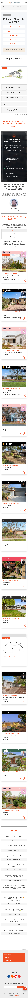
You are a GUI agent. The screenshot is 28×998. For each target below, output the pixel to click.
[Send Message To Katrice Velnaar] (24, 510)
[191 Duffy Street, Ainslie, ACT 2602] (14, 455)
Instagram (19, 976)
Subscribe (20, 987)
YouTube (15, 976)
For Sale (14, 230)
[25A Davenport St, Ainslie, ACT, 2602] (14, 685)
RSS (12, 976)
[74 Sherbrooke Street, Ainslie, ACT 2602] (14, 378)
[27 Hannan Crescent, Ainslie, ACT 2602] (14, 493)
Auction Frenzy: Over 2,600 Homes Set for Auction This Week (14, 920)
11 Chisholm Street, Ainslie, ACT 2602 (11, 311)
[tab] (14, 87)
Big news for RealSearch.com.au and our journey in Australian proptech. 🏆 (14, 835)
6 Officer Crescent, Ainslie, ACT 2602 (11, 350)
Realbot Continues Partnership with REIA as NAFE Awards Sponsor (14, 846)
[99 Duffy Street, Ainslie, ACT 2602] (14, 416)
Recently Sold (14, 237)
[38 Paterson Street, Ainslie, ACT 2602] (14, 761)
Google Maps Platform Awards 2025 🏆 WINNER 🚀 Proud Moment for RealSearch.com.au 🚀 (14, 899)
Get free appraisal (15, 31)
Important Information (22, 114)
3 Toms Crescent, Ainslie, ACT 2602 (11, 810)
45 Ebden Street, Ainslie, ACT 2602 (10, 580)
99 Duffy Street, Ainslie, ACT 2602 (10, 426)
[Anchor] (17, 126)
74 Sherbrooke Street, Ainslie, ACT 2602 (12, 388)
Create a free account (18, 178)
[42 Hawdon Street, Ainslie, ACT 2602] (14, 531)
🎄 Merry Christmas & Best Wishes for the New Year (14, 865)
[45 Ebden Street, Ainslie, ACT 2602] (14, 570)
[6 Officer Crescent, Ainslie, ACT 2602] (14, 340)
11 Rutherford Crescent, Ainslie (10, 656)
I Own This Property (15, 26)
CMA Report (15, 39)
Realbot (17, 995)
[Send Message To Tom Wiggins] (24, 702)
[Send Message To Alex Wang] (24, 625)
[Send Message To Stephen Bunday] (24, 318)
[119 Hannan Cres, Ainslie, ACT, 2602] (14, 723)
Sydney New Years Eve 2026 (14, 856)
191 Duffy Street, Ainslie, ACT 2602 (10, 465)
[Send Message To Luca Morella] (24, 587)
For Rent (14, 233)
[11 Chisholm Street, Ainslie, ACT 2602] (14, 301)
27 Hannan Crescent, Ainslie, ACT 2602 (11, 503)
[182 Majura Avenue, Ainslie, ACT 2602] (14, 608)
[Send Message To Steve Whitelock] (24, 778)
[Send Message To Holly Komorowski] (24, 280)
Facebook (8, 976)
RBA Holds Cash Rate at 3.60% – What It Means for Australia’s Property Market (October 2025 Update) (14, 887)
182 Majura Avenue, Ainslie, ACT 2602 (11, 618)
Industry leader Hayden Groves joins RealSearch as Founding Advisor (14, 876)
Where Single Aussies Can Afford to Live (14, 930)
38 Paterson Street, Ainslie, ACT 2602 (11, 771)
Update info (15, 35)
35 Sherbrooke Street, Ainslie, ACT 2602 (12, 273)
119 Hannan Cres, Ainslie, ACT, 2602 (11, 733)
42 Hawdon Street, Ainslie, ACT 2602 (11, 541)
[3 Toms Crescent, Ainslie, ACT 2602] (14, 800)
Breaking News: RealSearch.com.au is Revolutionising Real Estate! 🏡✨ (14, 910)
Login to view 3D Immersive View (14, 176)
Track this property (15, 43)
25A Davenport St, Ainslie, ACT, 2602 (11, 695)
